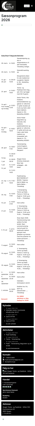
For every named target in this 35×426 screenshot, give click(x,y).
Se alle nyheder (11, 324)
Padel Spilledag (11, 335)
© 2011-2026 (6, 423)
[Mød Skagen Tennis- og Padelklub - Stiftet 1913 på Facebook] (17, 372)
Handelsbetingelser (10, 382)
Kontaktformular (10, 362)
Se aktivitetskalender (13, 348)
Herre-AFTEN (10, 321)
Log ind (27, 6)
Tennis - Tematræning (13, 339)
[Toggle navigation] (32, 6)
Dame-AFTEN (10, 316)
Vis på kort (7, 413)
